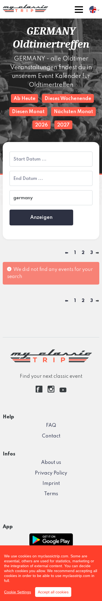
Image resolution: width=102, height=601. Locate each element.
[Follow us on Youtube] (63, 391)
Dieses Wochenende (68, 98)
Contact (51, 436)
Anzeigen (41, 217)
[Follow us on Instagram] (51, 391)
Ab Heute (24, 98)
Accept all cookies (53, 592)
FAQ (51, 425)
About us (51, 462)
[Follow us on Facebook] (39, 391)
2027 (63, 125)
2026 (41, 125)
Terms (51, 493)
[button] (79, 10)
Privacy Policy (51, 473)
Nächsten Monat (73, 111)
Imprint (51, 483)
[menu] (79, 10)
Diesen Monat (28, 111)
